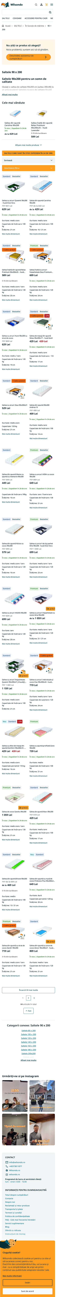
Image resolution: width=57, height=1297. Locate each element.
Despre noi (10, 1202)
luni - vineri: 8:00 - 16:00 (23, 1180)
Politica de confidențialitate (17, 1216)
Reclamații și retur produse (17, 1205)
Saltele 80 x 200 (29, 1030)
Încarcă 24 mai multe (28, 990)
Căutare (50, 12)
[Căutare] (36, 4)
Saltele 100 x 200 (28, 1034)
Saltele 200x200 (29, 1053)
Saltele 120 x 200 (28, 1038)
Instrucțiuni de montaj (15, 1234)
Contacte (9, 1198)
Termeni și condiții (13, 1212)
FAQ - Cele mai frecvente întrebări (20, 1220)
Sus (29, 1010)
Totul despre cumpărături (16, 1195)
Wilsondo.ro (14, 1170)
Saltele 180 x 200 (28, 1049)
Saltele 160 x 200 (28, 1046)
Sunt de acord (27, 1291)
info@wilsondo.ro (17, 1162)
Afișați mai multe (28, 1060)
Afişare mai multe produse (27, 145)
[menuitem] (6, 18)
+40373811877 (15, 1166)
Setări (27, 1282)
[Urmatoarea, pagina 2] (28, 998)
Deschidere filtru (11, 168)
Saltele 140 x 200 (28, 1042)
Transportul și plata (14, 1209)
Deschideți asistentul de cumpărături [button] (22, 57)
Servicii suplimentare (14, 1223)
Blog (7, 1227)
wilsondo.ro (14, 1174)
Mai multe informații (12, 1276)
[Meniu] (51, 4)
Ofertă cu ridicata (13, 1230)
